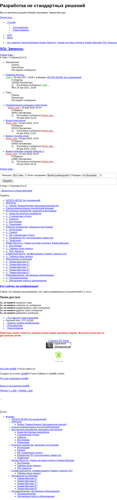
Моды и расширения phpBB (14, 386)
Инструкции (23, 440)
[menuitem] (19, 27)
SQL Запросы (11, 49)
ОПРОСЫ (16, 422)
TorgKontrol (23, 458)
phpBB (24, 373)
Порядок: (76, 175)
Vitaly (8, 77)
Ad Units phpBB (8, 369)
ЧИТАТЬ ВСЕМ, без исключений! (64, 77)
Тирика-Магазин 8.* (27, 486)
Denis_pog (13, 107)
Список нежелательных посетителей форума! (35, 427)
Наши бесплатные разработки (33, 432)
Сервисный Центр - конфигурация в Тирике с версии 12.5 (41, 470)
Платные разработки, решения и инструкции (35, 445)
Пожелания (23, 442)
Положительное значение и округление (26, 105)
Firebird (21, 450)
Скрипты (21, 437)
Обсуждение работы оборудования (36, 496)
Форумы (10, 417)
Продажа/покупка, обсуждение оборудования (35, 491)
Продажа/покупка (26, 494)
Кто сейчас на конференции (19, 286)
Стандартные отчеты (28, 435)
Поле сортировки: (37, 175)
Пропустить (6, 17)
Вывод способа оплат (17, 136)
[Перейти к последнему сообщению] (49, 85)
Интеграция (23, 447)
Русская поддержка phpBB (14, 378)
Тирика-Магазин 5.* (27, 478)
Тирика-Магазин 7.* (27, 483)
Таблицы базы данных (29, 465)
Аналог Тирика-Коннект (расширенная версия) (41, 424)
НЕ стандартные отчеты (30, 452)
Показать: (7, 175)
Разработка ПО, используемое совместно (39, 455)
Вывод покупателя (15, 120)
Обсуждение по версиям (24, 476)
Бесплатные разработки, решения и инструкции (36, 429)
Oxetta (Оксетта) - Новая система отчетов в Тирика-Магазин (42, 460)
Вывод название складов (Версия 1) (25, 151)
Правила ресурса (15, 75)
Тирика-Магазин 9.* (27, 488)
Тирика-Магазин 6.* (27, 481)
